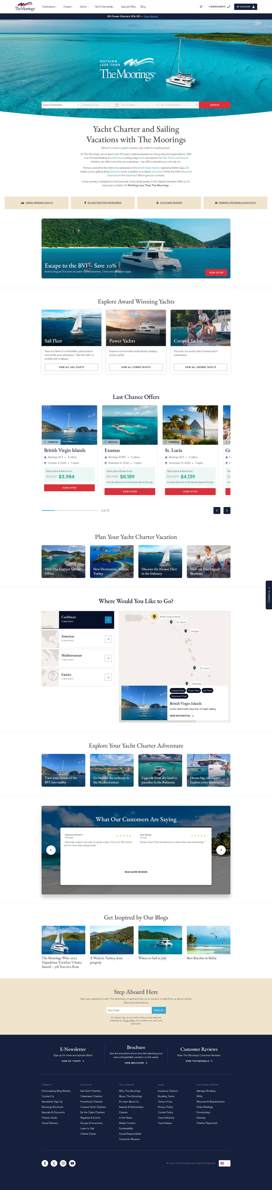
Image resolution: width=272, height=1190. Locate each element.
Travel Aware (165, 1123)
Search (214, 105)
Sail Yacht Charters (90, 1090)
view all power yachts (136, 367)
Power (171, 157)
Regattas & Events (90, 1117)
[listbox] (61, 105)
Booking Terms (166, 1096)
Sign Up (159, 1010)
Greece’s (115, 171)
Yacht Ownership (104, 6)
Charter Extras (88, 1133)
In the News (125, 1117)
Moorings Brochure (52, 1106)
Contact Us (48, 1096)
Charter (67, 6)
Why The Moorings (129, 1090)
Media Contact (127, 1123)
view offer (216, 272)
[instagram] (63, 1163)
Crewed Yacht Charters (93, 1106)
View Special (151, 16)
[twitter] (54, 1163)
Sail (165, 157)
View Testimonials (198, 1061)
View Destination (180, 716)
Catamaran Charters (91, 1096)
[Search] (201, 7)
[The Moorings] (25, 6)
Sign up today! (72, 1061)
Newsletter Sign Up (52, 1101)
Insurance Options (168, 1090)
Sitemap (200, 1117)
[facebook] (45, 1163)
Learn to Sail (87, 1128)
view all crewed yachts (200, 367)
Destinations (48, 6)
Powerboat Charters (91, 1101)
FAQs (199, 1096)
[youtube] (72, 1163)
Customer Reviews (129, 1139)
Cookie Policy (165, 1112)
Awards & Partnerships (131, 1106)
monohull (157, 171)
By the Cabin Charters (92, 1112)
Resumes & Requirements (210, 1101)
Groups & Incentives (91, 1123)
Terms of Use (165, 1101)
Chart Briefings (204, 1106)
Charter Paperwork (206, 1123)
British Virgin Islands (148, 167)
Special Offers (128, 6)
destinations (114, 157)
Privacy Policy (129, 1020)
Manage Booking (205, 1090)
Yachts (83, 6)
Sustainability (126, 1128)
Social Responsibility (130, 1133)
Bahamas (131, 175)
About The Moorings (130, 1096)
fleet (141, 157)
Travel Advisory (166, 1117)
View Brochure (135, 1063)
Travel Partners (50, 1123)
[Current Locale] (224, 1163)
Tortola (143, 838)
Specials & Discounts (53, 1112)
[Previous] (51, 850)
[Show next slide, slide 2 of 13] (227, 510)
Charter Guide (49, 1117)
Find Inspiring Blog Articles (56, 1090)
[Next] (221, 850)
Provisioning (203, 1112)
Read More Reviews (136, 872)
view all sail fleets (71, 367)
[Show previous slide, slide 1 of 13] (216, 510)
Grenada (69, 838)
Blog (142, 6)
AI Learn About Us (129, 1101)
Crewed (183, 157)
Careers (123, 1112)
